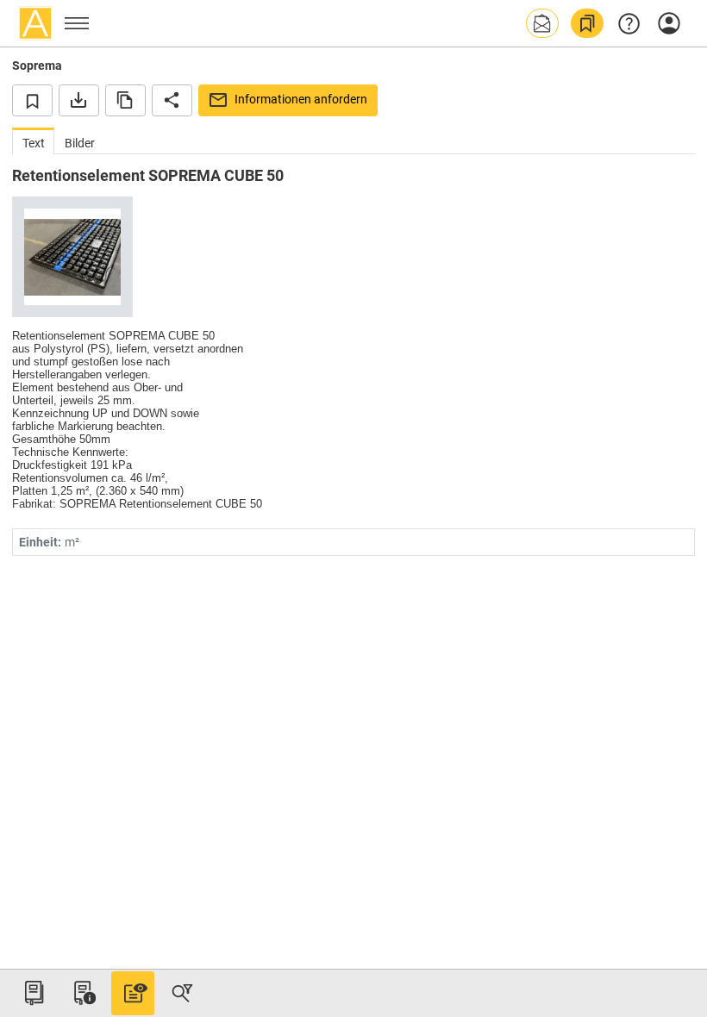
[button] (542, 23)
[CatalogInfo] (82, 992)
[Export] (79, 99)
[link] (587, 23)
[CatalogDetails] (132, 992)
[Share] (172, 99)
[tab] (33, 141)
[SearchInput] (181, 992)
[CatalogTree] (33, 992)
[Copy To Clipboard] (125, 99)
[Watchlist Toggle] (32, 99)
